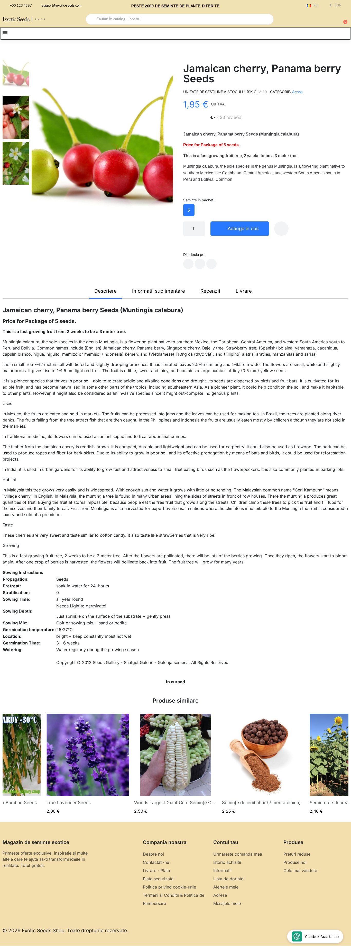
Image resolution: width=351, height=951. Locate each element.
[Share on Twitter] (200, 264)
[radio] (189, 210)
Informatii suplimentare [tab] (158, 291)
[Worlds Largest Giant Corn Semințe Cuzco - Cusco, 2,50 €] (175, 764)
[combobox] (180, 19)
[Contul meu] (325, 19)
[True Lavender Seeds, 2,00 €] (88, 764)
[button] (343, 19)
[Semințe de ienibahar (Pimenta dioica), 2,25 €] (263, 764)
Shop (41, 19)
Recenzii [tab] (210, 291)
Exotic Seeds (16, 19)
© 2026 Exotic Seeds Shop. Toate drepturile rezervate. (65, 931)
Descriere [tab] (105, 291)
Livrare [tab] (244, 291)
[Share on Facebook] (188, 264)
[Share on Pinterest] (211, 264)
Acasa (297, 91)
